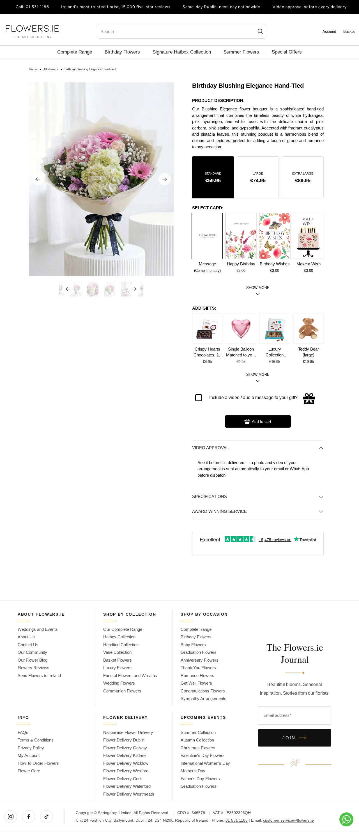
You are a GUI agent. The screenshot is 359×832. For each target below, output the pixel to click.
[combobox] (181, 31)
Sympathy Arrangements (203, 698)
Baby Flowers (193, 644)
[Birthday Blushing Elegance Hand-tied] (101, 179)
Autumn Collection (197, 740)
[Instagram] (10, 816)
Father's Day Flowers (200, 778)
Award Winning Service (219, 511)
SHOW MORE (258, 375)
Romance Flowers (197, 675)
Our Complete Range (122, 629)
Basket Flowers (117, 660)
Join (294, 738)
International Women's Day (205, 763)
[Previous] (38, 179)
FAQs (23, 732)
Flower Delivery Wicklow (125, 763)
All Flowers (50, 69)
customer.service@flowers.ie (288, 820)
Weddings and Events (38, 629)
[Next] (164, 179)
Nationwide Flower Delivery (128, 732)
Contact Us (28, 644)
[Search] (260, 31)
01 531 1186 (37, 6)
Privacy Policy (31, 747)
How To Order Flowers (38, 763)
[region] (258, 128)
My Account (29, 755)
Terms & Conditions (36, 740)
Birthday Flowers (122, 51)
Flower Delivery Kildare (124, 755)
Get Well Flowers (196, 683)
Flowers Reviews (33, 667)
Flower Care (29, 770)
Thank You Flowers (198, 667)
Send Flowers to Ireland (39, 675)
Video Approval (210, 447)
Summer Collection (198, 732)
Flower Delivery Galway (125, 747)
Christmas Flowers (198, 747)
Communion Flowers (122, 691)
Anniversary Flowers (199, 660)
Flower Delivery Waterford (127, 786)
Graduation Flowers (199, 652)
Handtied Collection (121, 644)
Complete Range (74, 51)
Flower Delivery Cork (122, 778)
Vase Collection (117, 652)
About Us (26, 636)
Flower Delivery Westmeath (128, 794)
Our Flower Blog (32, 660)
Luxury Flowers (117, 667)
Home (33, 69)
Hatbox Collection (119, 636)
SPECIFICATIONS (209, 496)
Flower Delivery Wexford (125, 770)
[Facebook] (28, 816)
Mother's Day (193, 770)
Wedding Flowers (119, 683)
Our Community (32, 652)
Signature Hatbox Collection (182, 51)
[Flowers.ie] (32, 31)
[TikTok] (46, 816)
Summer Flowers (241, 51)
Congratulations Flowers (203, 691)
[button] (213, 177)
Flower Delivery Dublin (123, 740)
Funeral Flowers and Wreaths (130, 675)
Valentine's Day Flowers (203, 755)
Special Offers (287, 51)
